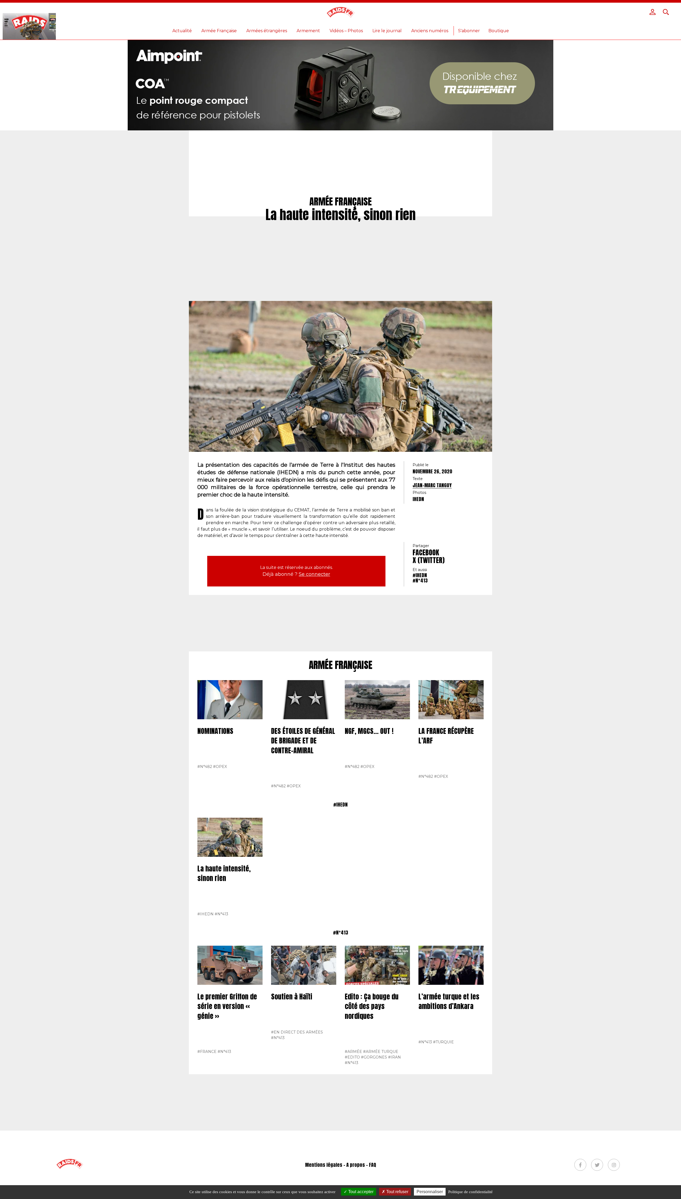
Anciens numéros (429, 30)
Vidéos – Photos (346, 30)
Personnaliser (430, 1191)
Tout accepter (360, 1191)
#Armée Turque (380, 1051)
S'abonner (469, 30)
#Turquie (443, 1042)
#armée (353, 1051)
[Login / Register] (652, 12)
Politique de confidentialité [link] (470, 1192)
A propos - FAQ (361, 1164)
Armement (308, 30)
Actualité (182, 30)
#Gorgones (374, 1057)
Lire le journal (387, 30)
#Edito (352, 1057)
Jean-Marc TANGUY (432, 485)
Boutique (498, 30)
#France (207, 1051)
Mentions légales (323, 1164)
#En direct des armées (297, 1032)
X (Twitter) (429, 560)
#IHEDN (420, 575)
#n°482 (204, 766)
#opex (220, 766)
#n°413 (420, 580)
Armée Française (219, 30)
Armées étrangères (266, 30)
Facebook (426, 552)
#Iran (394, 1057)
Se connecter (314, 574)
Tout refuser (396, 1191)
